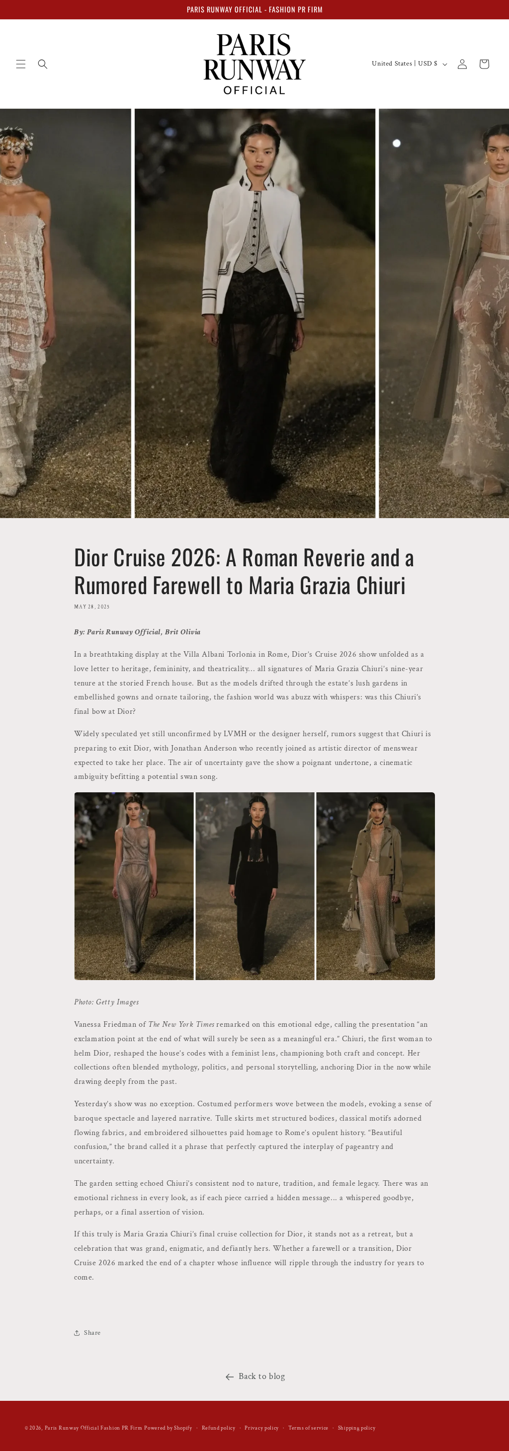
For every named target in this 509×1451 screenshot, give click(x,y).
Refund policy (219, 1428)
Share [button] (92, 1332)
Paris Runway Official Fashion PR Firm (94, 1428)
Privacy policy (262, 1428)
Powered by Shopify (168, 1428)
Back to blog (262, 1376)
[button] (21, 64)
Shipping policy (357, 1428)
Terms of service (308, 1428)
